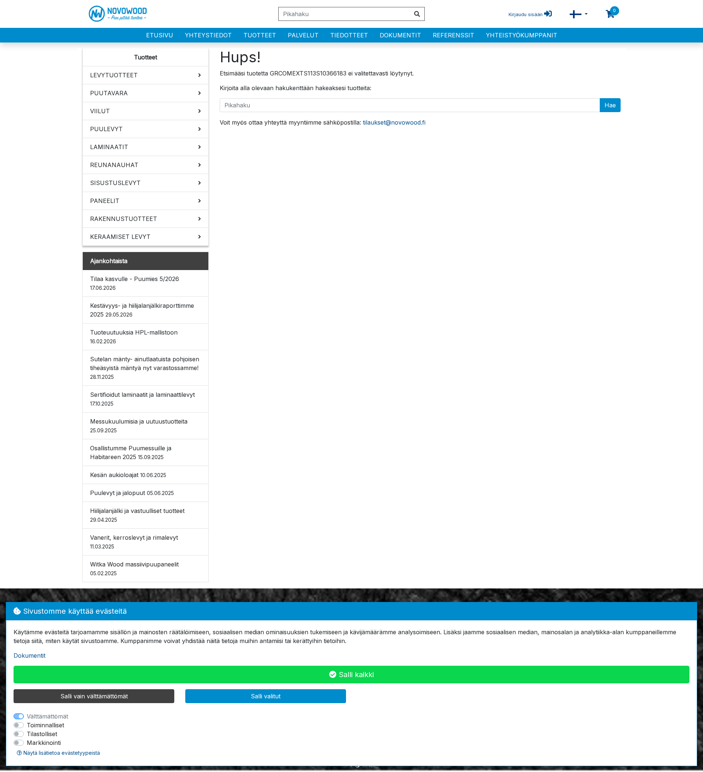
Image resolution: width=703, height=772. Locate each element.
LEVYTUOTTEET (114, 75)
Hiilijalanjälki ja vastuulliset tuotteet (137, 515)
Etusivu (159, 35)
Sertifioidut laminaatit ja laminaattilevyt (142, 399)
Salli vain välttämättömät (94, 696)
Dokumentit (400, 35)
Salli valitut (265, 696)
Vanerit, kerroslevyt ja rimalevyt (134, 542)
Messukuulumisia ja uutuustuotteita (138, 425)
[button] (578, 14)
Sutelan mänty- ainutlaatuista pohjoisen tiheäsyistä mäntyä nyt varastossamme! (144, 367)
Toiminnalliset (45, 725)
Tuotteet (259, 35)
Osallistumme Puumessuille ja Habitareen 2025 (130, 452)
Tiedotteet (349, 35)
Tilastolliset (42, 734)
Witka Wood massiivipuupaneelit (134, 568)
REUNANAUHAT (114, 165)
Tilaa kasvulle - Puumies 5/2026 (134, 283)
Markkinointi (44, 742)
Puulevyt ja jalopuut (132, 492)
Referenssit (453, 35)
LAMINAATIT (109, 147)
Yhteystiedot (208, 35)
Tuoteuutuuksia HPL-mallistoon (134, 336)
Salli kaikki (355, 674)
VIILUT (100, 111)
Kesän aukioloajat (128, 475)
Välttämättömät (47, 716)
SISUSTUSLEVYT (115, 182)
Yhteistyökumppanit (521, 35)
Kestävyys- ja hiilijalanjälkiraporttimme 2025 (142, 310)
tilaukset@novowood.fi (394, 122)
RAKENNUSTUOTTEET (123, 218)
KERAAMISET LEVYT (120, 236)
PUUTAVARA (109, 93)
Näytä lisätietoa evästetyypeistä (61, 753)
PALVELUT (303, 35)
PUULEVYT (106, 129)
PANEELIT (104, 200)
